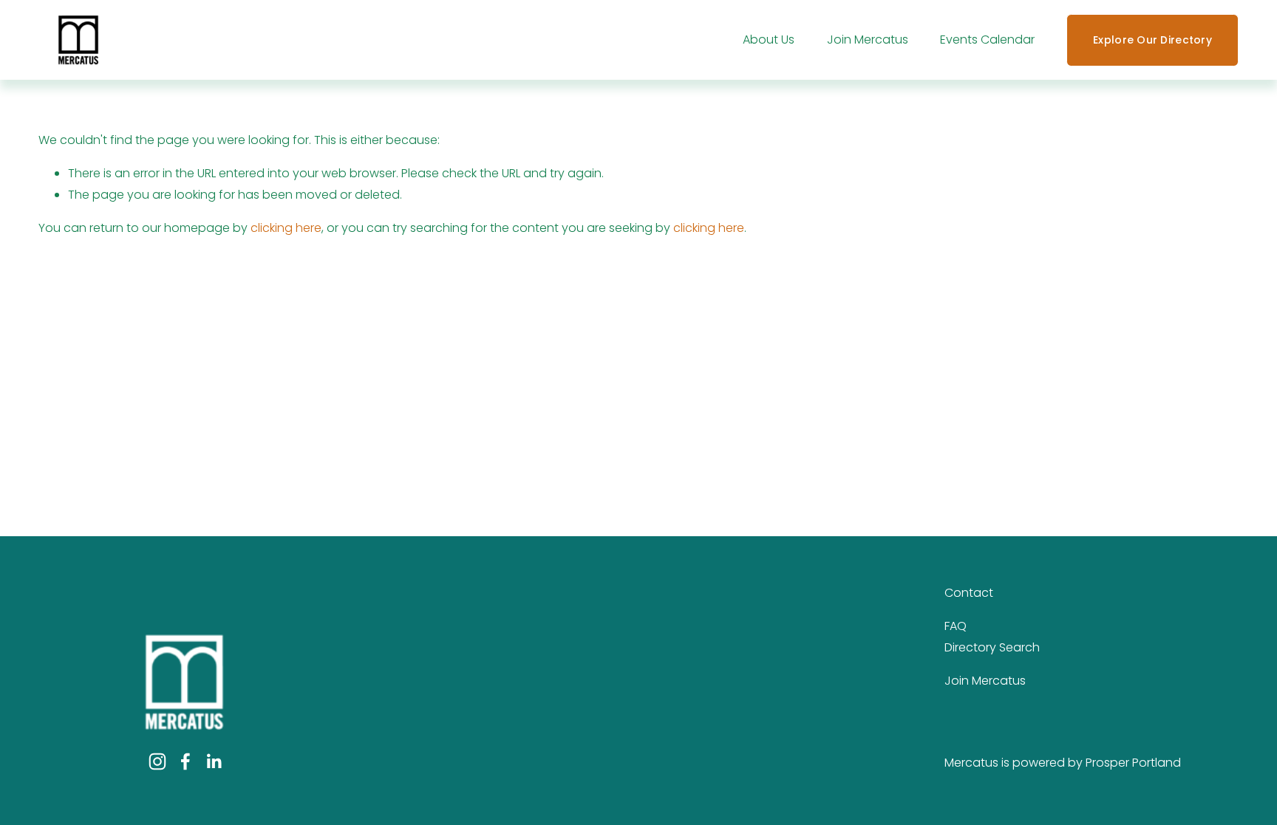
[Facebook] (185, 761)
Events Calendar (987, 39)
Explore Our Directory (1152, 39)
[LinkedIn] (213, 761)
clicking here (286, 227)
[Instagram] (157, 761)
